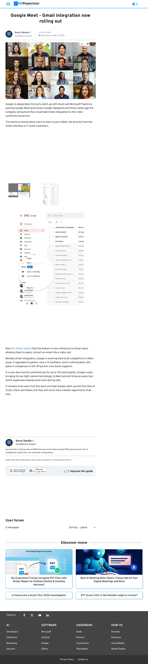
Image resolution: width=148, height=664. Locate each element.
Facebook (24, 615)
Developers (12, 631)
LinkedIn (47, 615)
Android (45, 637)
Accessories (82, 643)
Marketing (11, 643)
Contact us (82, 659)
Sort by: (73, 527)
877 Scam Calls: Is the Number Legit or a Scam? (109, 595)
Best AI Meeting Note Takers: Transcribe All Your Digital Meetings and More (109, 579)
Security (10, 648)
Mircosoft (46, 631)
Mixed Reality (118, 648)
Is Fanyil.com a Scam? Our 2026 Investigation (39, 595)
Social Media (117, 643)
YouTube (39, 615)
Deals (79, 631)
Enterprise (11, 637)
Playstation (82, 648)
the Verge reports (21, 348)
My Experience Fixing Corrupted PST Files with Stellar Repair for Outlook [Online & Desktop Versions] (38, 581)
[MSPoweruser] (26, 4)
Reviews (115, 631)
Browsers (116, 637)
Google (45, 643)
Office (44, 648)
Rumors (80, 637)
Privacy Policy (67, 659)
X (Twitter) (32, 615)
